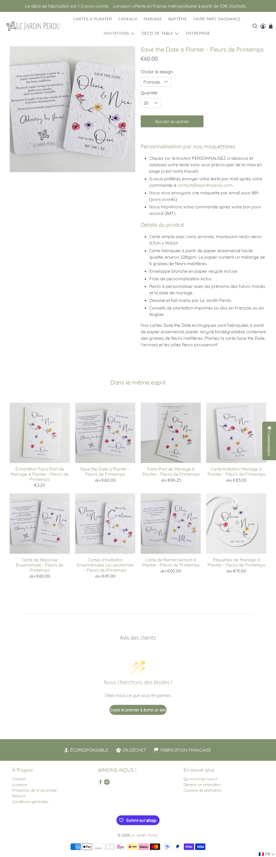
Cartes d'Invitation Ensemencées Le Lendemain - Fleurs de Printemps (105, 565)
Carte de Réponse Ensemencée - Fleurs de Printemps (39, 565)
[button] (267, 854)
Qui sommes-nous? (200, 778)
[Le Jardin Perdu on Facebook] (100, 783)
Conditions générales (30, 801)
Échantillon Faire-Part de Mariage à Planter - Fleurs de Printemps (39, 474)
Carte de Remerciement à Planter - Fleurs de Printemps (171, 562)
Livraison (19, 784)
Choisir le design (157, 71)
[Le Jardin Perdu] (33, 26)
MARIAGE (153, 18)
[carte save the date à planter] (72, 109)
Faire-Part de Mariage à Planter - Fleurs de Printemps (171, 471)
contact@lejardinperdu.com (205, 185)
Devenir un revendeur (202, 784)
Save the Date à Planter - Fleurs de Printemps (105, 471)
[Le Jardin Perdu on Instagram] (106, 783)
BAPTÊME (177, 18)
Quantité (149, 92)
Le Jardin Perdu (144, 835)
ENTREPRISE (198, 33)
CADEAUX (127, 18)
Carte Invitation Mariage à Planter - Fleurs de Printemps (236, 471)
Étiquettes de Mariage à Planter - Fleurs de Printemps (236, 562)
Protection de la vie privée (34, 790)
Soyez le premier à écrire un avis (138, 709)
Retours (19, 795)
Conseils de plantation (203, 790)
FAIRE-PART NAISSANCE (217, 18)
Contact (19, 778)
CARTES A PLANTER (92, 18)
